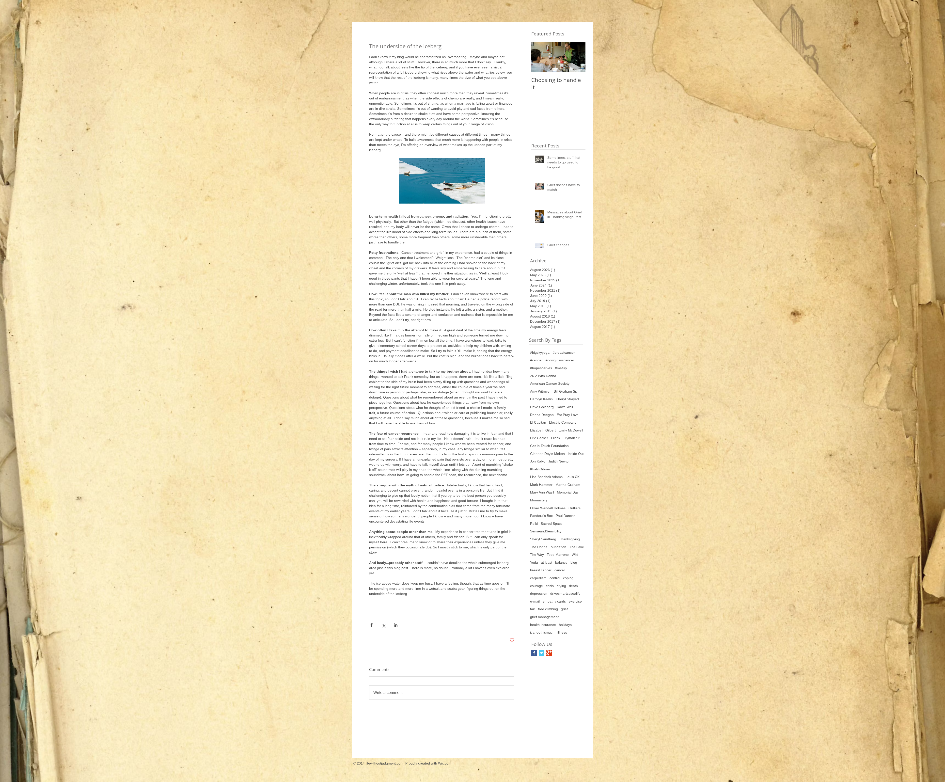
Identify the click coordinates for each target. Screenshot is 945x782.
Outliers (574, 508)
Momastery (539, 500)
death (573, 586)
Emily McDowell (571, 430)
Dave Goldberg (542, 407)
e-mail (535, 601)
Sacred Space (552, 524)
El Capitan (538, 422)
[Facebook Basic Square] (534, 653)
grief (564, 609)
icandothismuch (542, 632)
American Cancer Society (549, 383)
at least (546, 562)
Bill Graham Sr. (565, 391)
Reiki (534, 524)
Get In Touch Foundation (549, 446)
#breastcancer (563, 352)
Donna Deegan (542, 415)
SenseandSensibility (545, 531)
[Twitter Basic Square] (541, 653)
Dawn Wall (565, 407)
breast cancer (540, 570)
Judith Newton (559, 461)
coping (568, 578)
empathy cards (554, 601)
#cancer (536, 360)
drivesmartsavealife (565, 593)
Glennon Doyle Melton (547, 454)
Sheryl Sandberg (543, 539)
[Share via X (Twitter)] (383, 625)
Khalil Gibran (540, 469)
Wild (575, 555)
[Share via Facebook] (371, 625)
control (555, 578)
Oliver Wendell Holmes (548, 508)
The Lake (576, 547)
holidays (565, 625)
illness (562, 632)
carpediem (538, 578)
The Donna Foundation (548, 547)
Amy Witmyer (540, 391)
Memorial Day (568, 492)
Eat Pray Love (568, 415)
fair (532, 609)
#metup (561, 368)
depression (538, 593)
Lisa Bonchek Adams (546, 477)
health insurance (543, 625)
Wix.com (444, 763)
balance (561, 562)
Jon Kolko (537, 461)
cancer (559, 570)
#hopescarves (541, 368)
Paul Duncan (566, 516)
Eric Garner (539, 438)
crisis (550, 586)
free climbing (548, 609)
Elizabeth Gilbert (543, 430)
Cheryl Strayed (567, 399)
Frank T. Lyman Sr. (565, 438)
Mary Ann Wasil (542, 492)
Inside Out (576, 454)
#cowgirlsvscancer (560, 360)
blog (573, 562)
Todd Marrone (558, 555)
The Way (537, 555)
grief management (544, 617)
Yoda (534, 562)
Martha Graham (567, 485)
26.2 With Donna (543, 376)
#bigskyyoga (540, 352)
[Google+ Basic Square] (549, 653)
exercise (575, 601)
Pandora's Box (541, 516)
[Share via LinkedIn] (395, 625)
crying (561, 586)
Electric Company (562, 422)
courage (536, 586)
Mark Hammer (541, 485)
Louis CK (573, 477)
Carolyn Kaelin (541, 399)
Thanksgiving (569, 539)
